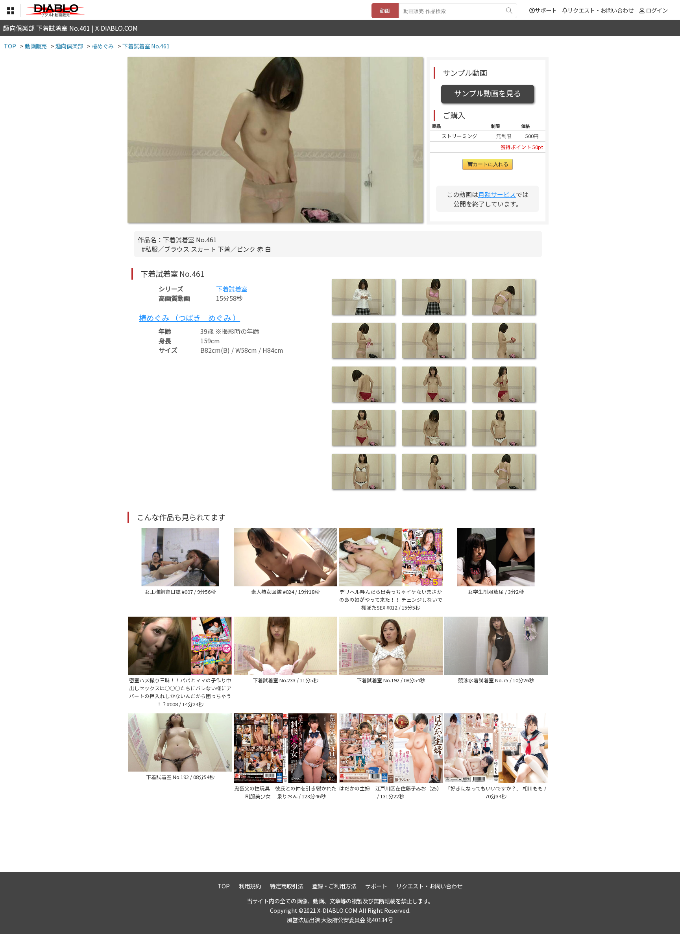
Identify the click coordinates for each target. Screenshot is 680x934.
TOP (224, 886)
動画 (385, 10)
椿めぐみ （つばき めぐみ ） (189, 317)
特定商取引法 (286, 886)
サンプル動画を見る (487, 93)
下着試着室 (232, 288)
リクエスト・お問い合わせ (600, 10)
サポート (546, 10)
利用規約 (250, 886)
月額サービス (497, 194)
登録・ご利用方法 (334, 886)
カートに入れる (490, 164)
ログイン (657, 10)
